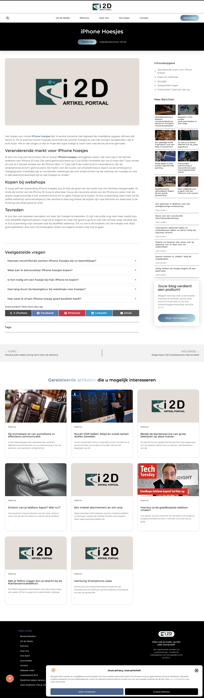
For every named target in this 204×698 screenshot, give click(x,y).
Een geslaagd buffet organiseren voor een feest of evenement (164, 144)
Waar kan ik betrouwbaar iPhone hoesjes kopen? (72, 270)
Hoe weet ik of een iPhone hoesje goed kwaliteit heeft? (72, 298)
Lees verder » (161, 210)
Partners (84, 18)
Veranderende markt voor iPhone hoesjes (174, 71)
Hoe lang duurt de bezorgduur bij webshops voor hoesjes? (72, 289)
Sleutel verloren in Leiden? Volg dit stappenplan (173, 257)
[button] (196, 670)
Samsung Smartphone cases (93, 580)
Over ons (104, 18)
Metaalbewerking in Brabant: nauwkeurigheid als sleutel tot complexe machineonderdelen (164, 121)
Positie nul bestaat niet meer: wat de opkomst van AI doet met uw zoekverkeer (174, 244)
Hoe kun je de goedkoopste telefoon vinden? (164, 509)
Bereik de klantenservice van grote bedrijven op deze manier (163, 435)
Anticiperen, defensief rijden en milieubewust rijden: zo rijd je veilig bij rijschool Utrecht (175, 230)
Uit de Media (63, 18)
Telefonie (87, 41)
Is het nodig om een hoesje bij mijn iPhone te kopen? (72, 279)
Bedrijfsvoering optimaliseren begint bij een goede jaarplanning (164, 192)
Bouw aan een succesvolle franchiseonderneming (169, 217)
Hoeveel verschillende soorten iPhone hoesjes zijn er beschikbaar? (72, 260)
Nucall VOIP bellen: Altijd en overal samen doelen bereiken (101, 435)
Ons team (124, 18)
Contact (144, 18)
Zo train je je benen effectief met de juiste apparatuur (188, 144)
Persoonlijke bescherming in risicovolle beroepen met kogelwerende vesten (187, 167)
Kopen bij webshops (167, 77)
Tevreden (162, 81)
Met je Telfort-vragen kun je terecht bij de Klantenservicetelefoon (35, 582)
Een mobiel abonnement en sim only (98, 507)
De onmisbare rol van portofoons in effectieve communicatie (31, 435)
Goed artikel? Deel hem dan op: (173, 89)
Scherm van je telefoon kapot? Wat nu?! (34, 507)
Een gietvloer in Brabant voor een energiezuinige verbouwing (172, 205)
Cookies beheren (161, 692)
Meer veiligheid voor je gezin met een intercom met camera (188, 191)
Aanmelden (26, 661)
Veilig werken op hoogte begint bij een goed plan (175, 269)
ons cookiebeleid (177, 679)
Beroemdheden (28, 636)
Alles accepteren (87, 692)
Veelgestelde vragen (167, 85)
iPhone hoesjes (41, 136)
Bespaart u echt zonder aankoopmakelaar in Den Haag (187, 120)
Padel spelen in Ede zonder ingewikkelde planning (164, 165)
